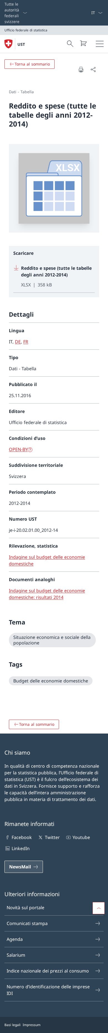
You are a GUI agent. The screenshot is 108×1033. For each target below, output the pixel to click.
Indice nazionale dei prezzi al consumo (48, 971)
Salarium (16, 955)
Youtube (81, 837)
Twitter (52, 837)
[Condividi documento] (93, 69)
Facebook (22, 837)
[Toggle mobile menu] (99, 43)
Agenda (15, 939)
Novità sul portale (25, 907)
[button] (98, 908)
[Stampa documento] (81, 69)
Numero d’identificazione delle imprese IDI (48, 990)
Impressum (31, 1024)
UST (21, 44)
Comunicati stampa (27, 923)
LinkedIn (21, 848)
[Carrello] (83, 43)
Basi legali (12, 1024)
